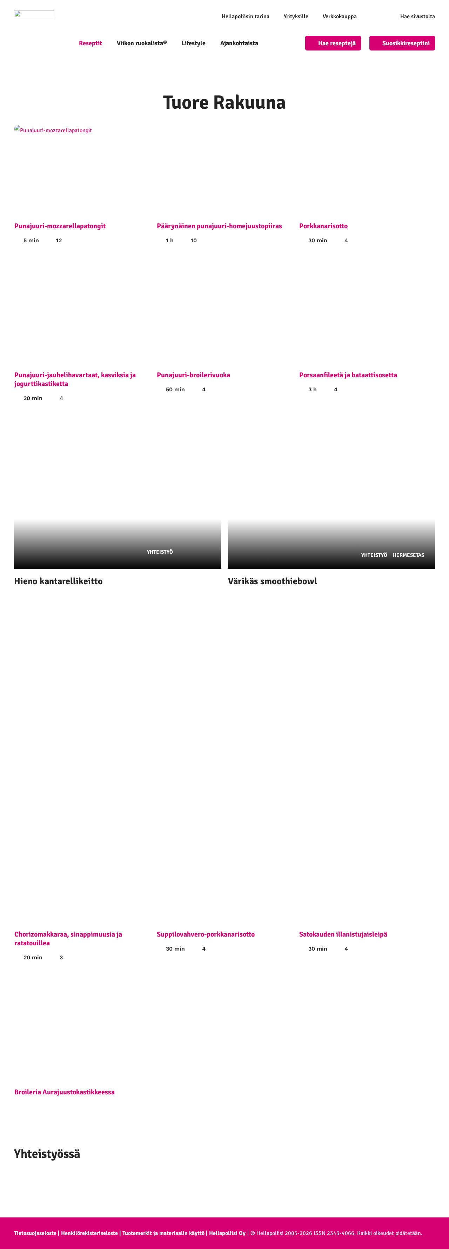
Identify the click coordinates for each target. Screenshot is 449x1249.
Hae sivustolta (417, 16)
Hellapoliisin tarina (245, 16)
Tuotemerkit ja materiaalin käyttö (163, 1233)
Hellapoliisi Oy (227, 1233)
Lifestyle (194, 43)
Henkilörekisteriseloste (89, 1233)
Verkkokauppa (340, 16)
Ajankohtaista (239, 43)
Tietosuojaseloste (35, 1233)
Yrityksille (296, 16)
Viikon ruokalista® (142, 43)
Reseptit (90, 43)
